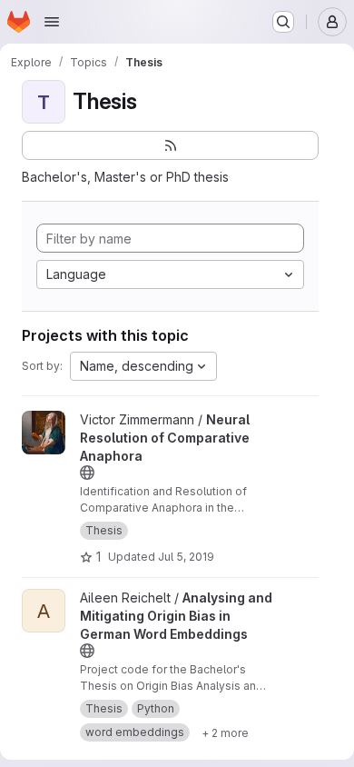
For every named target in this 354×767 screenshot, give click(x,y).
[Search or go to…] (283, 22)
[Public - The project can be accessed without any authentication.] (87, 472)
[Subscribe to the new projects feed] (170, 145)
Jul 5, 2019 (186, 556)
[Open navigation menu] (51, 21)
